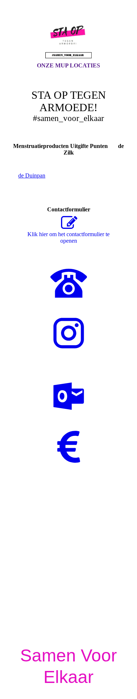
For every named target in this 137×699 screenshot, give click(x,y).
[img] (69, 37)
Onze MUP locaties (68, 65)
